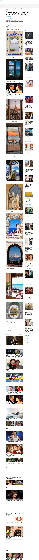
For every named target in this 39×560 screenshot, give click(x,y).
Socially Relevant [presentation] (27, 56)
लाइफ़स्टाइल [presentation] (26, 40)
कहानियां (9, 1)
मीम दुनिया (17, 1)
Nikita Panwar (26, 235)
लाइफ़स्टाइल (9, 8)
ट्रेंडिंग (5, 1)
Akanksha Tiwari (8, 16)
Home (7, 8)
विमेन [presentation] (25, 71)
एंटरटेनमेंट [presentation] (26, 183)
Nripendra (26, 45)
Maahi (25, 60)
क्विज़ (13, 1)
